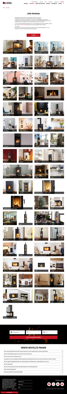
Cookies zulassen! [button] (9, 392)
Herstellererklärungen (35, 1)
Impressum (20, 384)
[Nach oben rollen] (65, 392)
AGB (19, 387)
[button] (17, 332)
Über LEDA (41, 1)
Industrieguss (51, 1)
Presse (46, 1)
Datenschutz (21, 381)
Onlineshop (62, 1)
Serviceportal (56, 1)
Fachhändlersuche (22, 24)
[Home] (7, 3)
